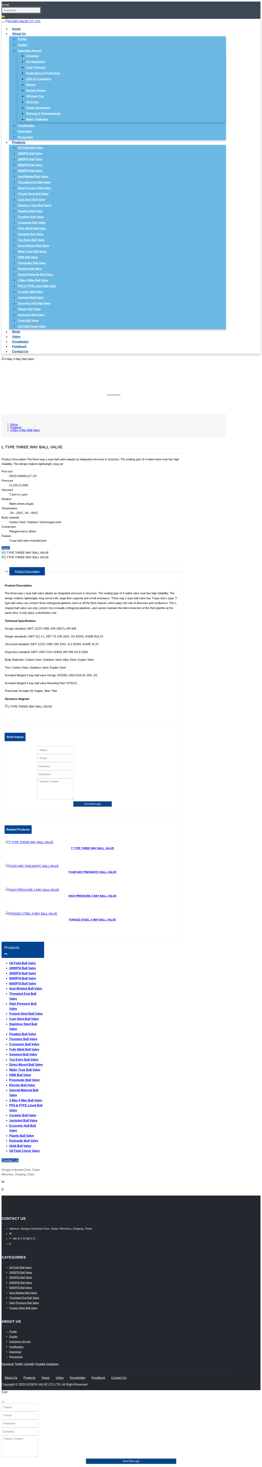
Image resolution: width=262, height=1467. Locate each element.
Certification (26, 125)
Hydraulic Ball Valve (31, 314)
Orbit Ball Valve (28, 320)
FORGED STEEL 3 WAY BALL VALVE (92, 919)
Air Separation (35, 61)
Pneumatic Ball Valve (32, 263)
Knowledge (20, 341)
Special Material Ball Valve (35, 274)
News (16, 331)
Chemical (32, 55)
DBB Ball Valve (28, 257)
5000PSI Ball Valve (30, 165)
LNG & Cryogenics (38, 78)
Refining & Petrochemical (43, 113)
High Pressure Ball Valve (34, 188)
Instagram (52, 1364)
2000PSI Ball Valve (30, 153)
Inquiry (6, 548)
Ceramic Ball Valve (30, 291)
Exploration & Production (43, 73)
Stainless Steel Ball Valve (34, 205)
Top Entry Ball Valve (31, 239)
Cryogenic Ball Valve (31, 222)
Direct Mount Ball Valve (33, 245)
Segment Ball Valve (31, 234)
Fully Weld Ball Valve (32, 228)
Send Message (92, 803)
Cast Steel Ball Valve (31, 199)
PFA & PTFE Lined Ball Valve (37, 286)
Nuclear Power (36, 90)
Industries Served (29, 50)
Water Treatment (37, 119)
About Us (19, 33)
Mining (30, 84)
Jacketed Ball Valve (31, 297)
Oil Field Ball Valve (30, 147)
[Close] (3, 1401)
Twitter (19, 1364)
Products (19, 142)
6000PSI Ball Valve (30, 170)
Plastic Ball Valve (29, 309)
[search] (3, 16)
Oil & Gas (32, 102)
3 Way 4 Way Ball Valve (33, 280)
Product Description (27, 571)
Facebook (8, 1364)
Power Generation (38, 107)
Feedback (19, 346)
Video (16, 336)
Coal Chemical (35, 67)
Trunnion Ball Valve (31, 216)
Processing (25, 137)
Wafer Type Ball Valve (32, 251)
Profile (22, 39)
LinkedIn (29, 1364)
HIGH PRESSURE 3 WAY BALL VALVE (92, 895)
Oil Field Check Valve (32, 326)
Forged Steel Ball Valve (33, 193)
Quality (22, 44)
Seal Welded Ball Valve (33, 176)
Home (16, 29)
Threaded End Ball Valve (34, 182)
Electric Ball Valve (30, 268)
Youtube (40, 1364)
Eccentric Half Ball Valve (34, 303)
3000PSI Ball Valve (30, 159)
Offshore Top (35, 96)
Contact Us (20, 351)
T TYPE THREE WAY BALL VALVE (92, 848)
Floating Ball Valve (30, 211)
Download (24, 131)
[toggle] (3, 22)
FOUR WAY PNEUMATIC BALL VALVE (92, 872)
